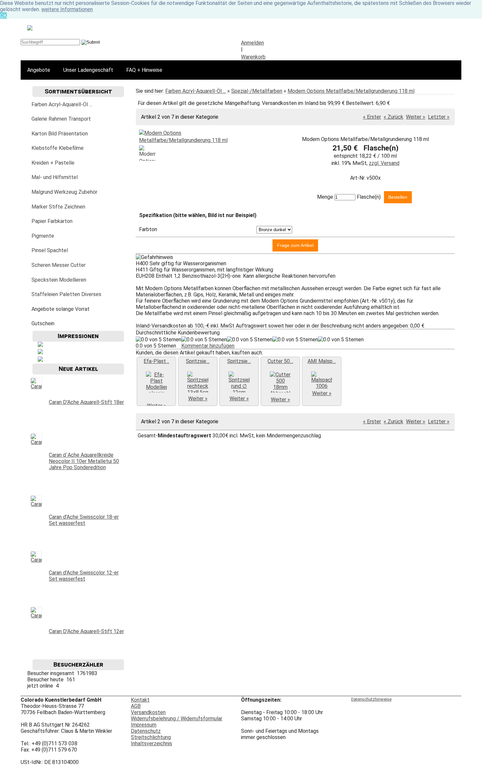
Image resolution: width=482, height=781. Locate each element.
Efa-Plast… (156, 361)
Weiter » (415, 117)
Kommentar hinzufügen (207, 346)
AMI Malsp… (322, 361)
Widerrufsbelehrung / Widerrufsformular (176, 718)
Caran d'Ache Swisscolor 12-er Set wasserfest (84, 576)
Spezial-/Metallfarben (256, 91)
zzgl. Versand (384, 163)
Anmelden (252, 43)
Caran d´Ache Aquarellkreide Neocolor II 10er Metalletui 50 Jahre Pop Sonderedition (84, 461)
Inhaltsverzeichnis (151, 743)
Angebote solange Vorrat (60, 309)
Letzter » (439, 117)
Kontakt (140, 700)
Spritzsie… (198, 361)
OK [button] (3, 15)
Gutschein (42, 323)
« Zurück (393, 117)
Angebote (38, 70)
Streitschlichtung (151, 737)
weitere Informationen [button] (67, 9)
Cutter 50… (280, 361)
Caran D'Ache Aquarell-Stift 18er (86, 402)
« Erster (372, 117)
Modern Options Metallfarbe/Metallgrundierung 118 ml (351, 91)
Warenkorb (253, 57)
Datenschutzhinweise (371, 699)
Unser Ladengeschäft (88, 70)
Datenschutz (146, 731)
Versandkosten (148, 712)
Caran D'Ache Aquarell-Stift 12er (86, 631)
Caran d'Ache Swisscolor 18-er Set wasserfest (84, 520)
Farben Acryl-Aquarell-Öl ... (195, 91)
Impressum (143, 725)
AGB (136, 706)
